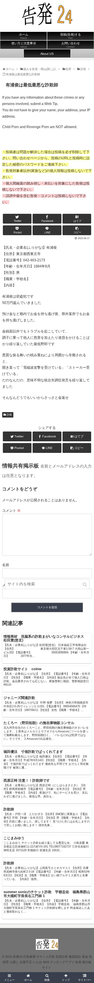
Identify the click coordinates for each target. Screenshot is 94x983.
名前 (5, 565)
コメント (11, 510)
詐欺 (9, 414)
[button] (85, 584)
